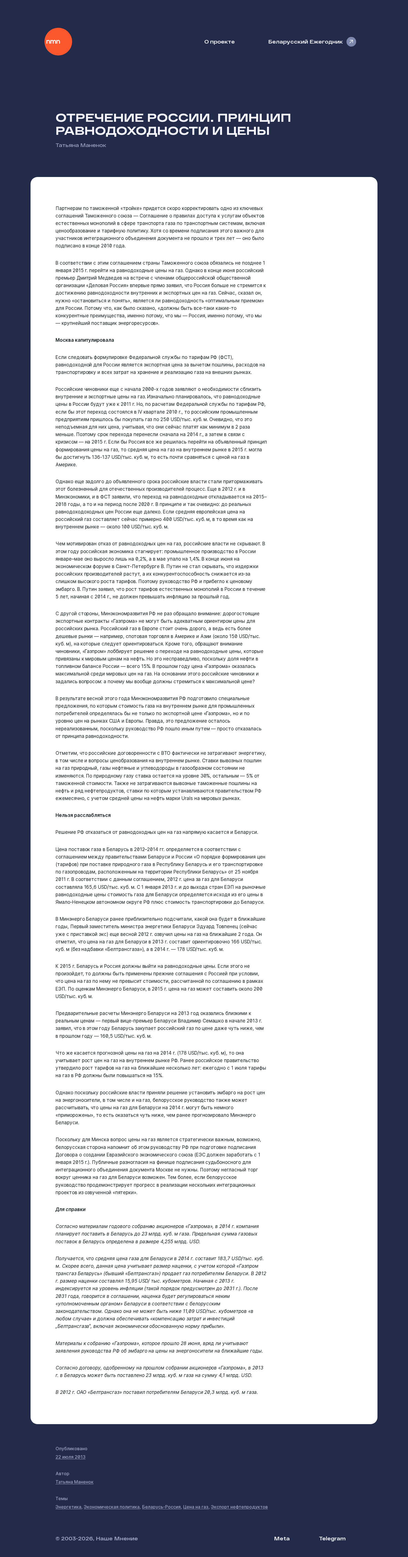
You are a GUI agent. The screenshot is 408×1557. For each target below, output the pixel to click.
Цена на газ (195, 1507)
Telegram (332, 1538)
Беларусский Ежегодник (305, 41)
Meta (282, 1538)
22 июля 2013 (70, 1457)
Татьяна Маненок (81, 145)
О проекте (219, 41)
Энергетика (68, 1507)
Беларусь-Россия (161, 1507)
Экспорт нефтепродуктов (239, 1507)
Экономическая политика (112, 1507)
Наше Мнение (58, 41)
